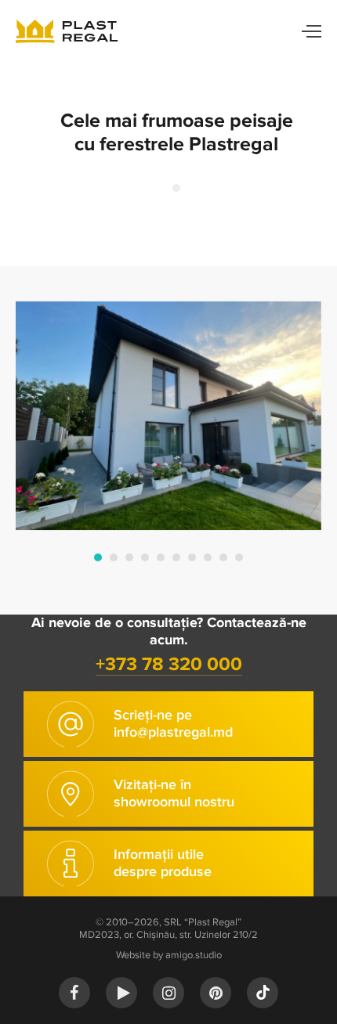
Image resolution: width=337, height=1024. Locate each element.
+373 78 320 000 (169, 664)
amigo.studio (193, 955)
